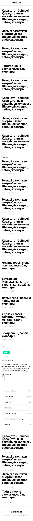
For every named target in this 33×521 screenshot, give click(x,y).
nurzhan (4, 173)
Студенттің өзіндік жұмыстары (14, 419)
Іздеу (3, 346)
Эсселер (7, 424)
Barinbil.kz (16, 3)
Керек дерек (9, 396)
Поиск (6, 352)
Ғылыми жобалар (10, 391)
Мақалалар (8, 402)
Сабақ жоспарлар (10, 413)
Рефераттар (8, 408)
